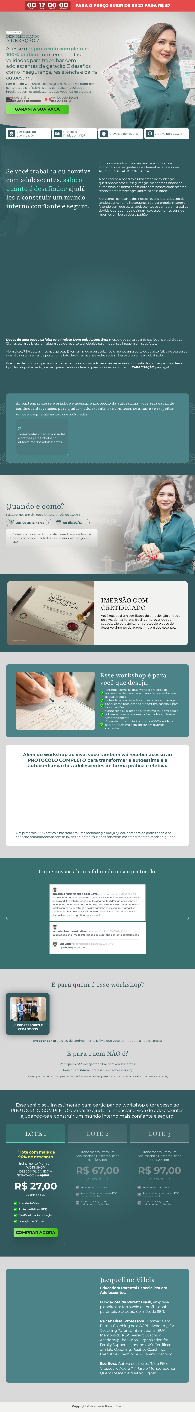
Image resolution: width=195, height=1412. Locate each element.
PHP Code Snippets (87, 1388)
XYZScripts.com (110, 1388)
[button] (7, 905)
